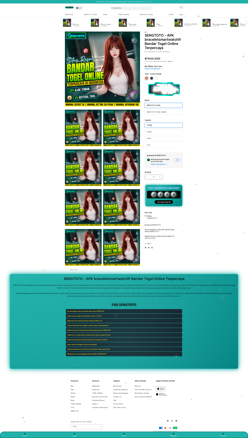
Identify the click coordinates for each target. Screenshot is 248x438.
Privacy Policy (118, 404)
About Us (138, 386)
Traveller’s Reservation (100, 407)
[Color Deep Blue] (151, 78)
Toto (72, 407)
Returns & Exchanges (120, 393)
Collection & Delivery (120, 389)
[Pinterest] (152, 248)
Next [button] (182, 2)
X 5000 (149, 125)
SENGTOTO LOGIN (146, 14)
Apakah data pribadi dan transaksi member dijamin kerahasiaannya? (87, 325)
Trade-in (95, 404)
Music (73, 400)
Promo (25, 436)
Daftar (124, 436)
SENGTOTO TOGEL (90, 14)
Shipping (156, 61)
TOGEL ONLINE (123, 14)
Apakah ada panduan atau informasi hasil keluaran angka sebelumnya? (88, 349)
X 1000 (149, 132)
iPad (72, 389)
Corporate (95, 389)
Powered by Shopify (171, 431)
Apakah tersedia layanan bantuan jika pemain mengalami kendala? (87, 339)
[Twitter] (149, 248)
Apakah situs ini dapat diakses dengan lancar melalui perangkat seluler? (89, 335)
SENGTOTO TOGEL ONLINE (156, 112)
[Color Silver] (156, 78)
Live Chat (223, 436)
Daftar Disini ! (147, 1)
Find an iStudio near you (143, 389)
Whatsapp (173, 436)
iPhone (73, 393)
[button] (69, 14)
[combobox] (131, 8)
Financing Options (98, 400)
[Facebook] (146, 248)
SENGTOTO (69, 14)
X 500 (149, 138)
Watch (73, 397)
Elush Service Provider (99, 397)
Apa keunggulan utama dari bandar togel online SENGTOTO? (85, 311)
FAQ (114, 400)
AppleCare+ (96, 386)
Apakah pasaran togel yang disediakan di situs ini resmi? (84, 316)
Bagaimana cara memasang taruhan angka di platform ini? (84, 320)
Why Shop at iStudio (142, 393)
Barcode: (159, 51)
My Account (117, 386)
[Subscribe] (100, 426)
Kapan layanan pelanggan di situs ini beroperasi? (82, 344)
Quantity (148, 172)
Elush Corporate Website (143, 397)
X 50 (148, 145)
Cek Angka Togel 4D (164, 202)
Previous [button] (66, 2)
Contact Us (117, 397)
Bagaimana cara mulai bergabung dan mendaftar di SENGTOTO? (86, 354)
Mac (72, 386)
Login (74, 436)
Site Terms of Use (119, 407)
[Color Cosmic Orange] (147, 78)
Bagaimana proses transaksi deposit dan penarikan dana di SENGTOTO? (89, 330)
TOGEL (105, 14)
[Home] (69, 7)
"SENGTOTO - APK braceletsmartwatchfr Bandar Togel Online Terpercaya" (124, 1)
